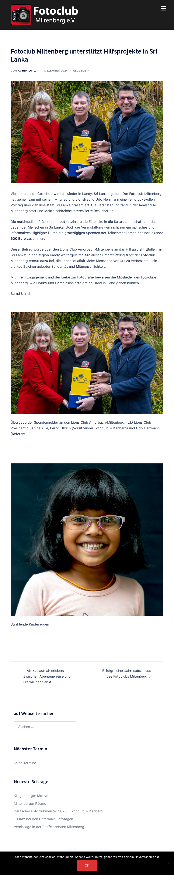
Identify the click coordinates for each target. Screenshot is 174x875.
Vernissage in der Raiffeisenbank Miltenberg (49, 827)
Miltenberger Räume (30, 803)
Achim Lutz (27, 70)
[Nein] (169, 863)
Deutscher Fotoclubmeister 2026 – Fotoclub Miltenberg (58, 811)
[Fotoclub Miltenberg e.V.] (44, 14)
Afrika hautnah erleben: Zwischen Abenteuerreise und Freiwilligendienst (47, 676)
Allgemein (81, 70)
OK (87, 865)
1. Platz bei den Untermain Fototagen (43, 819)
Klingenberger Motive (31, 796)
